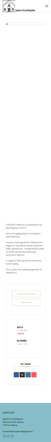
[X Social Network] (22, 374)
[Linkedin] (28, 374)
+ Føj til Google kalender (26, 294)
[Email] (34, 374)
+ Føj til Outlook (26, 302)
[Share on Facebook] (16, 374)
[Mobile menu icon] (46, 6)
